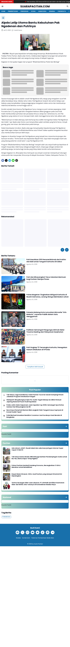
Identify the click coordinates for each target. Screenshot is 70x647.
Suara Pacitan (38, 544)
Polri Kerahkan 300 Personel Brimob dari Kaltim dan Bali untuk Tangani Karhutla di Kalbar (46, 260)
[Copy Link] (16, 160)
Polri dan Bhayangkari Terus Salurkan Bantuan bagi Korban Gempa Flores (46, 278)
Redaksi (18, 538)
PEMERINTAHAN (13, 11)
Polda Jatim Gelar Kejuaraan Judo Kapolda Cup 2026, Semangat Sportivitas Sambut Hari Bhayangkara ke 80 (35, 406)
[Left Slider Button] (62, 250)
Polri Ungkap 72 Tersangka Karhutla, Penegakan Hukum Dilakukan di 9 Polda (46, 348)
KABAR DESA (42, 11)
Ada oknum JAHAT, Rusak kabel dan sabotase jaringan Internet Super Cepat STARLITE (37, 449)
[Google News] (37, 532)
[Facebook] (2, 160)
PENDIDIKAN (24, 11)
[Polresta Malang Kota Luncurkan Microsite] (13, 319)
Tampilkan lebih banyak (35, 367)
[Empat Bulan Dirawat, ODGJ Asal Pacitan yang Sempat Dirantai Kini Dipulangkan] (6, 476)
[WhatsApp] (13, 160)
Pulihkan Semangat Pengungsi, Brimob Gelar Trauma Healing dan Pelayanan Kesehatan (45, 331)
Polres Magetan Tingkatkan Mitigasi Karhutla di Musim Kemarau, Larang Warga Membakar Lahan (47, 296)
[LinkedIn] (47, 532)
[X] (6, 160)
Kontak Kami (26, 538)
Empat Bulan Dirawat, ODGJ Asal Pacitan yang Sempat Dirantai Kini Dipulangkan (37, 475)
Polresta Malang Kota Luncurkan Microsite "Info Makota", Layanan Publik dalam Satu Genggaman (46, 314)
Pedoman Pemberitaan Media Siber (42, 538)
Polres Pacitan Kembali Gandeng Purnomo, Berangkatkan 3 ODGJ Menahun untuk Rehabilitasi (36, 466)
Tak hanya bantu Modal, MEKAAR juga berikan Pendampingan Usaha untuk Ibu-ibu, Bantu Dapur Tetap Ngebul (39, 458)
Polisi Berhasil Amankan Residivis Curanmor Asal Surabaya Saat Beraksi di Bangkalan (34, 416)
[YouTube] (32, 532)
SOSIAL (33, 11)
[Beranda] (3, 17)
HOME (3, 11)
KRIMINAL (52, 11)
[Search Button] (67, 6)
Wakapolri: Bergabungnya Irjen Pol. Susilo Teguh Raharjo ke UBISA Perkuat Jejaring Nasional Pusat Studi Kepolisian (33, 401)
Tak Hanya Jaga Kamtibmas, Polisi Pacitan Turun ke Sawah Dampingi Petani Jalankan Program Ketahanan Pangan (34, 396)
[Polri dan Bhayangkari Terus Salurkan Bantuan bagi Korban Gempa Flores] (13, 284)
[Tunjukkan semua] (66, 426)
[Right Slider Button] (68, 11)
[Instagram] (27, 532)
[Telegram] (9, 160)
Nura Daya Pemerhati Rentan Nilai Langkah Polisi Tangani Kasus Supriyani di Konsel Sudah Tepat (34, 411)
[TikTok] (42, 532)
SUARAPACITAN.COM (35, 6)
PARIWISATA (62, 11)
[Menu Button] (2, 6)
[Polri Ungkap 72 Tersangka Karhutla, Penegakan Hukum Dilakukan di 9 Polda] (13, 354)
